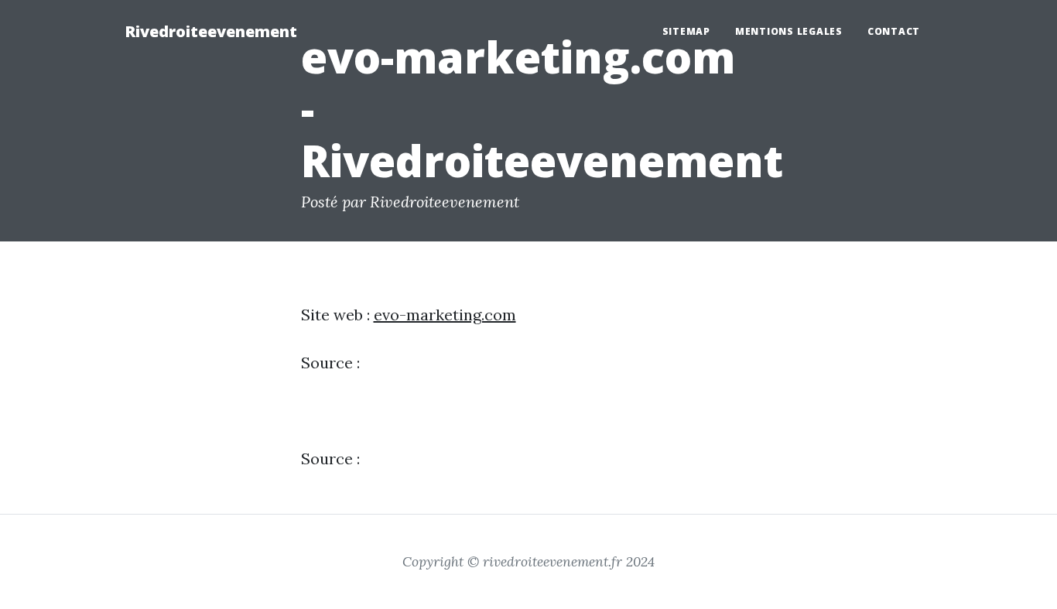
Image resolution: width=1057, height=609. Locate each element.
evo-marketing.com (445, 314)
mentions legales (789, 31)
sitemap (686, 31)
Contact (893, 31)
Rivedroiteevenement (211, 31)
